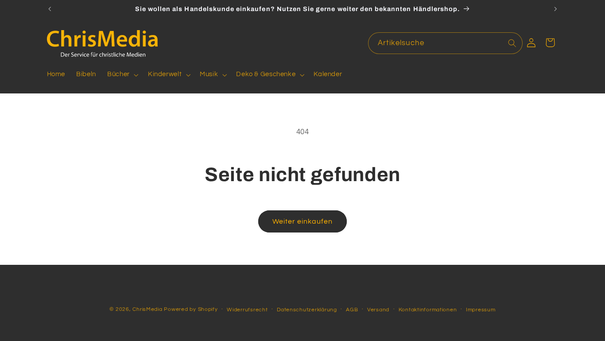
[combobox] (445, 43)
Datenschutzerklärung (307, 309)
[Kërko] (512, 43)
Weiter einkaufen (302, 221)
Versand (378, 309)
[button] (122, 75)
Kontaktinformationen (428, 309)
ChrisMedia (147, 309)
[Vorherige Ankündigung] (49, 9)
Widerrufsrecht (247, 309)
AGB (352, 309)
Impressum (481, 309)
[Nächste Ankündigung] (555, 9)
